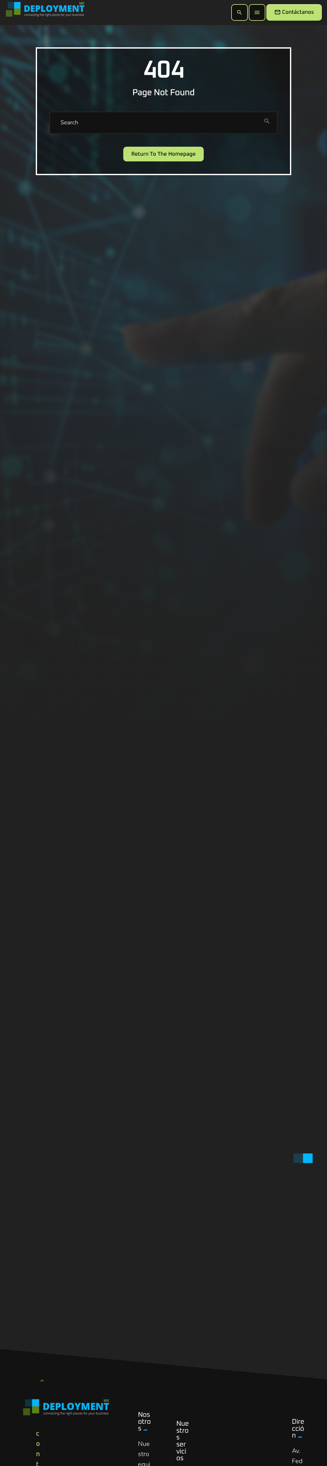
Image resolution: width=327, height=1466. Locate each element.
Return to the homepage (163, 154)
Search (69, 122)
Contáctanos (294, 12)
